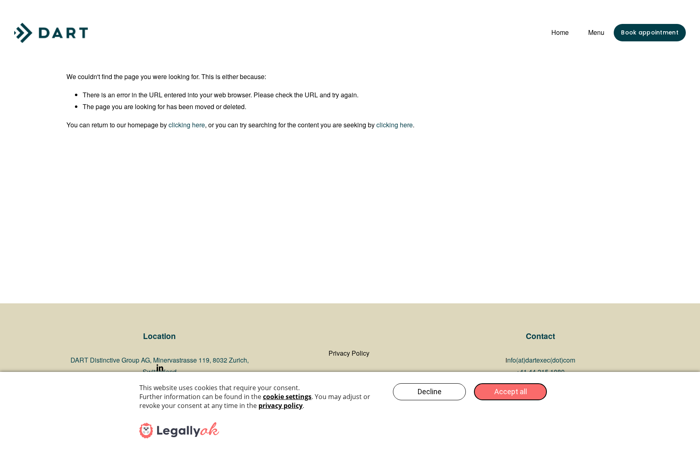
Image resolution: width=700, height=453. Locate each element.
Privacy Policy (349, 353)
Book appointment (649, 32)
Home (560, 32)
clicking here (187, 124)
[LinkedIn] (160, 368)
